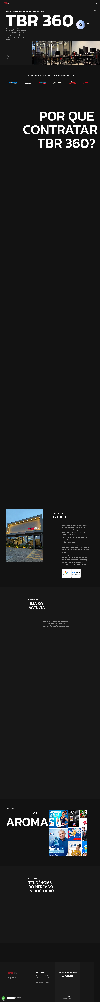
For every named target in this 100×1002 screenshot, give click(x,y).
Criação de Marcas (10, 733)
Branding (10, 708)
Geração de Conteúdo (12, 685)
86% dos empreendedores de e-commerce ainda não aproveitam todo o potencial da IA (38, 921)
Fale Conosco (87, 642)
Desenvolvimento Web (15, 754)
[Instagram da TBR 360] (8, 978)
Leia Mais (30, 930)
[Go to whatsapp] (3, 998)
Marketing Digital (10, 664)
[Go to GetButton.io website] (3, 1000)
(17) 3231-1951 (39, 980)
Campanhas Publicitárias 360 (12, 645)
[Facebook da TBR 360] (10, 978)
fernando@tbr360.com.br (42, 982)
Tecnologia (11, 774)
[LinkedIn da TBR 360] (15, 978)
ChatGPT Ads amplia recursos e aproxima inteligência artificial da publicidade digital (82, 921)
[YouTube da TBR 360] (13, 978)
